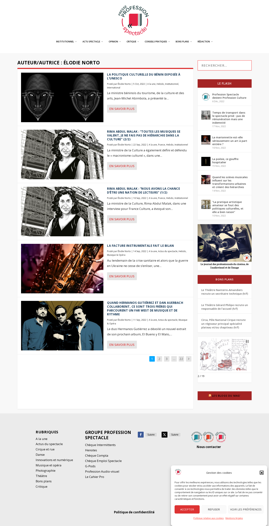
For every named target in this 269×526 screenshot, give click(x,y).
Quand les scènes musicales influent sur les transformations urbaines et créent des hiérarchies (230, 182)
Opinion (113, 41)
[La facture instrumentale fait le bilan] (62, 268)
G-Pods (90, 466)
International (113, 87)
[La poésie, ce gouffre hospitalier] (205, 161)
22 (181, 359)
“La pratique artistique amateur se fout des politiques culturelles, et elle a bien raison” (227, 207)
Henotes (91, 450)
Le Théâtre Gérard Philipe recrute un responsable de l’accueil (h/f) (224, 306)
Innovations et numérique (54, 460)
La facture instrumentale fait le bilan (140, 246)
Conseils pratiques (156, 41)
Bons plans (182, 41)
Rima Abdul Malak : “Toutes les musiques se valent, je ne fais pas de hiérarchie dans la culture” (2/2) (143, 135)
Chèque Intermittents (100, 445)
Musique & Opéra (116, 254)
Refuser (214, 509)
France (161, 144)
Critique (131, 41)
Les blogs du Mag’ (226, 395)
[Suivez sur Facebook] (141, 435)
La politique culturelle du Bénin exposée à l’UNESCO (143, 76)
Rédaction (204, 41)
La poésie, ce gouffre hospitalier (225, 160)
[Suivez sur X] (164, 435)
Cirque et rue (45, 449)
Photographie (45, 470)
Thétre (42, 476)
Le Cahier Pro (94, 477)
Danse (40, 454)
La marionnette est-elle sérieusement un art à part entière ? (229, 141)
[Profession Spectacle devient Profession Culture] (205, 96)
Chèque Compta (96, 455)
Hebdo (160, 83)
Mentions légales (234, 518)
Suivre (151, 434)
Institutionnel (65, 41)
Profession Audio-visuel (102, 471)
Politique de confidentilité (134, 512)
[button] (262, 473)
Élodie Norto (124, 83)
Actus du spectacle (168, 251)
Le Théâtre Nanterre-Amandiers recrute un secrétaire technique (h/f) (224, 291)
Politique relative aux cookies (208, 518)
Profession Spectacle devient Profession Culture (229, 96)
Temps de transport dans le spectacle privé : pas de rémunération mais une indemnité (228, 117)
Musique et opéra (48, 465)
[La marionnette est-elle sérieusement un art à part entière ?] (205, 139)
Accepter (187, 509)
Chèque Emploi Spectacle (103, 461)
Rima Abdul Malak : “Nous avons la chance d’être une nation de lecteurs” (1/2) (143, 190)
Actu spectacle (91, 41)
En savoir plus (121, 109)
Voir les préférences (245, 509)
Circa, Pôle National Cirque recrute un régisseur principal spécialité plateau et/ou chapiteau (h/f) (223, 323)
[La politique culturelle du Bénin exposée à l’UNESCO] (62, 97)
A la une (151, 83)
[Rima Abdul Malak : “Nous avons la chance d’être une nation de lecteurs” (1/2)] (62, 211)
